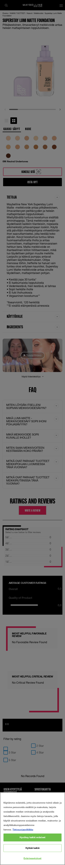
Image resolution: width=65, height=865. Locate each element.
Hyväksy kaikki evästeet (32, 837)
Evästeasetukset (32, 858)
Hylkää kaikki (32, 848)
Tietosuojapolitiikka (22, 829)
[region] (32, 828)
